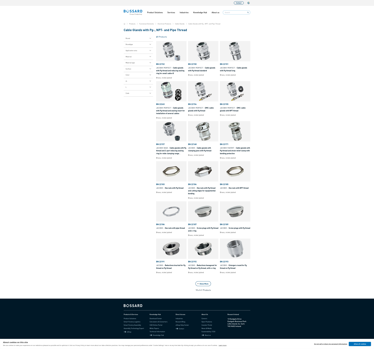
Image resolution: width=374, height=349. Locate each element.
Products (132, 24)
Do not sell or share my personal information (330, 344)
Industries (184, 12)
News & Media (207, 328)
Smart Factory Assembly (132, 325)
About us (215, 12)
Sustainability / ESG (208, 331)
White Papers (154, 328)
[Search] (248, 12)
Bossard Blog (180, 322)
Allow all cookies (360, 344)
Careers (204, 318)
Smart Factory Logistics (132, 322)
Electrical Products (164, 24)
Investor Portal (207, 325)
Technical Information (157, 331)
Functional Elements (146, 24)
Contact (239, 3)
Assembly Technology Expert (134, 328)
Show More (204, 284)
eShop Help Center (182, 325)
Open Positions (207, 322)
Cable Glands (179, 24)
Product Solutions (155, 12)
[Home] (124, 24)
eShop (129, 332)
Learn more (222, 345)
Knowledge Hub (200, 12)
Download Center (156, 318)
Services (171, 12)
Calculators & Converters (158, 322)
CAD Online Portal (156, 325)
